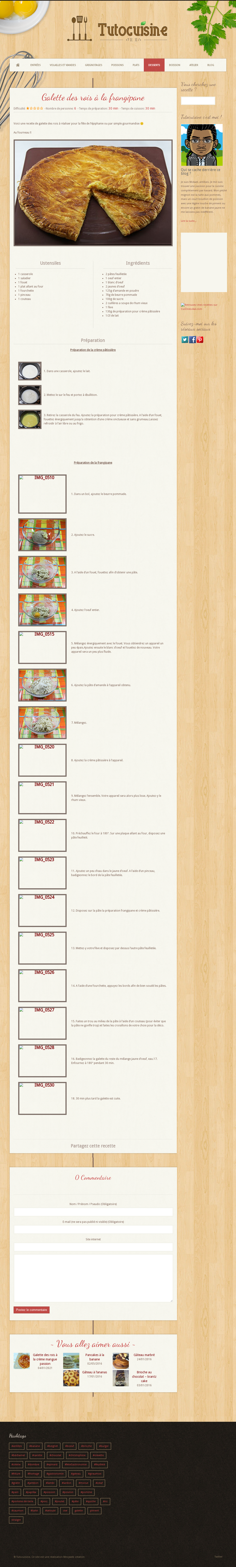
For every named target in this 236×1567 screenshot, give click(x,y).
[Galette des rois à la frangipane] (93, 245)
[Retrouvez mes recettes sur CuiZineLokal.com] (204, 309)
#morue (83, 1482)
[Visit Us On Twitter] (185, 342)
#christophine (77, 1455)
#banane (34, 1446)
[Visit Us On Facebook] (192, 342)
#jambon (32, 1482)
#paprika (31, 1492)
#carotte (37, 1455)
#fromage (33, 1473)
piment (94, 1510)
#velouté (50, 1510)
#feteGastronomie (76, 1464)
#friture (16, 1473)
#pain (15, 1492)
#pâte (75, 1501)
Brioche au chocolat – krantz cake (144, 1376)
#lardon (66, 1482)
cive (65, 1510)
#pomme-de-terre (22, 1501)
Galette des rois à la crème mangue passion (45, 1359)
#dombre (33, 1464)
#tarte (34, 1510)
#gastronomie (55, 1473)
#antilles (17, 1446)
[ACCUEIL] (18, 65)
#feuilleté (99, 1464)
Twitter (218, 1556)
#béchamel (18, 1455)
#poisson (49, 1492)
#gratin (16, 1482)
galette (79, 1510)
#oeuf (99, 1482)
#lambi (50, 1482)
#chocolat (55, 1455)
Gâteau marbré (144, 1355)
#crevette (98, 1455)
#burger (104, 1446)
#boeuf (69, 1446)
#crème (16, 1464)
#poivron (67, 1492)
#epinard (52, 1464)
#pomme (86, 1492)
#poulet (59, 1501)
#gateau (76, 1473)
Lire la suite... (189, 220)
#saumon (17, 1510)
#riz (105, 1501)
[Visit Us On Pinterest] (200, 342)
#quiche (91, 1501)
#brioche (86, 1446)
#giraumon (94, 1473)
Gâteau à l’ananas (94, 1372)
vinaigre (16, 1519)
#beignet (52, 1446)
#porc (44, 1501)
